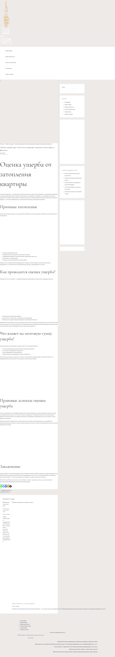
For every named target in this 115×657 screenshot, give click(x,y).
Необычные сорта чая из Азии (6, 510)
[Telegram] (3, 486)
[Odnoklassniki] (8, 486)
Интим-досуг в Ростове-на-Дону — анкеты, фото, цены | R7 (83, 649)
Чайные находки (9, 74)
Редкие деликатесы (10, 56)
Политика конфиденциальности (57, 632)
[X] (10, 486)
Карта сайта (30, 637)
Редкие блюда (8, 50)
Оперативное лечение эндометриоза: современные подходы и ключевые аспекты (77, 641)
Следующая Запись (5, 491)
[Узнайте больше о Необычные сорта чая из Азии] (6, 506)
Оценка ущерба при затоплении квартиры (40, 324)
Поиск (63, 87)
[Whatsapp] (1, 486)
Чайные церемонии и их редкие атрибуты (23, 603)
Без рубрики (68, 102)
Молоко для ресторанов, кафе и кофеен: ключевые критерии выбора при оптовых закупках (75, 651)
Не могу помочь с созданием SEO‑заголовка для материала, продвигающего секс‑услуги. (75, 646)
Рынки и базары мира (10, 62)
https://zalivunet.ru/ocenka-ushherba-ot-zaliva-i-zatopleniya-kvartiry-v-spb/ (27, 479)
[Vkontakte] (6, 486)
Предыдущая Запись (6, 490)
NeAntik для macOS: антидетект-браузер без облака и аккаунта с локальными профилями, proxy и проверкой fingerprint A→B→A (66, 644)
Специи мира (8, 68)
